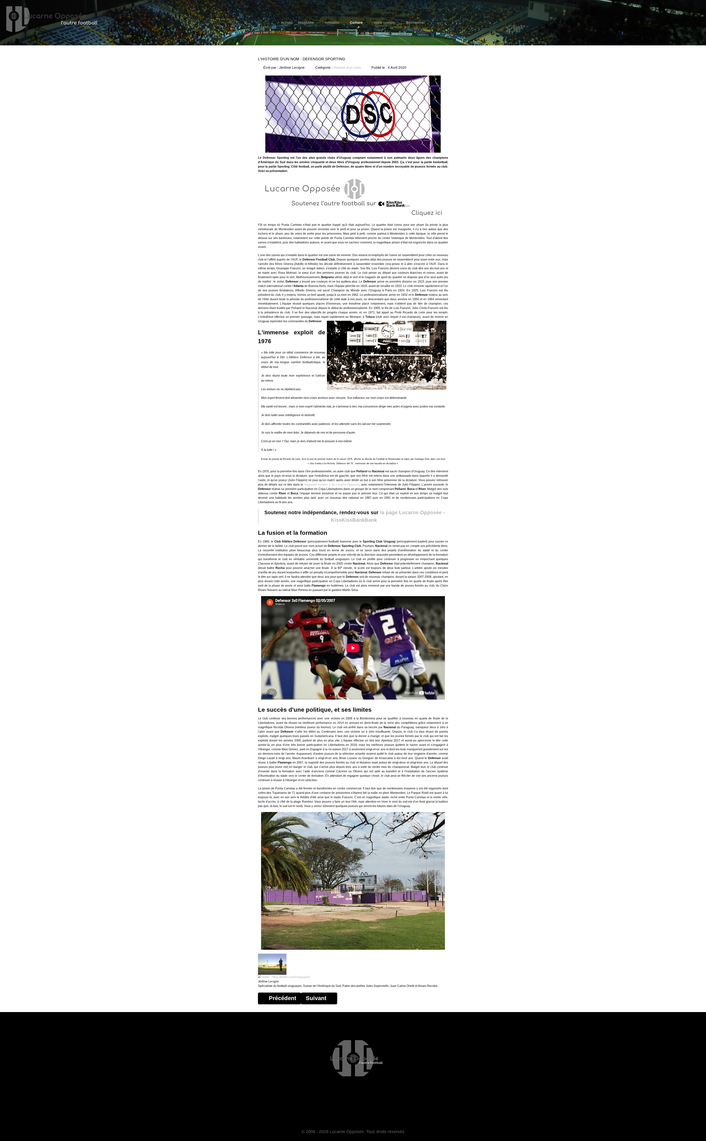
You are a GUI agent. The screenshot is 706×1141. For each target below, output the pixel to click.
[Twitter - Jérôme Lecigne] (284, 976)
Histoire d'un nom (347, 67)
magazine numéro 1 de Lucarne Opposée (331, 484)
